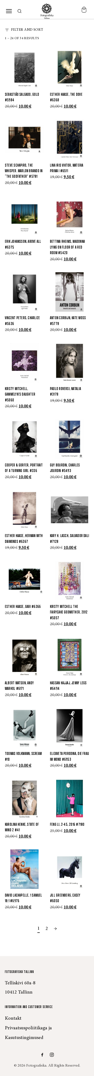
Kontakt (13, 1018)
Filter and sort (27, 30)
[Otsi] (20, 11)
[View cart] (84, 11)
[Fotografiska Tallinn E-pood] (47, 11)
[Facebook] (42, 1054)
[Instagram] (51, 1054)
